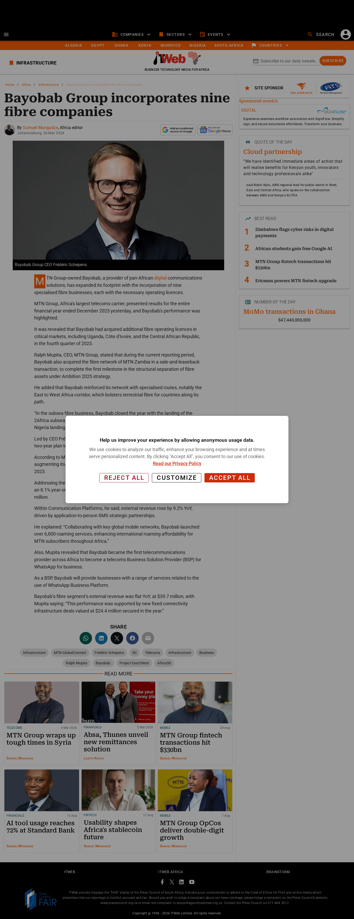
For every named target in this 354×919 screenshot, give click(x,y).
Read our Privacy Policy (177, 463)
